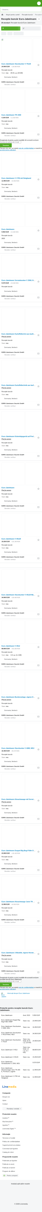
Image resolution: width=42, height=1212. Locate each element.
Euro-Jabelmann (8, 229)
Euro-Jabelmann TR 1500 (11, 115)
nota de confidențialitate (26, 148)
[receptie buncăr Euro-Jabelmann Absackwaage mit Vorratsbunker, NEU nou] (21, 785)
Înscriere (6, 145)
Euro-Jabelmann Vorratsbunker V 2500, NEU (19, 280)
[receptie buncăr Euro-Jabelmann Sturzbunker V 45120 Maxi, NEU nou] (21, 581)
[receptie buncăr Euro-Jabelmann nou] (21, 473)
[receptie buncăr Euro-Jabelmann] (21, 215)
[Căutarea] (39, 9)
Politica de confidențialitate (11, 1141)
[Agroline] (2, 14)
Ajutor (4, 1100)
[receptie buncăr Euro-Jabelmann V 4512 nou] (21, 632)
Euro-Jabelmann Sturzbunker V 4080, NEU (18, 748)
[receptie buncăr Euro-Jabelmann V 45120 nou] (21, 525)
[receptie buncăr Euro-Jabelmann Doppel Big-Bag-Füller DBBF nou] (21, 836)
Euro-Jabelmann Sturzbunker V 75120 (16, 64)
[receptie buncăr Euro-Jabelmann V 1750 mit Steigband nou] (21, 164)
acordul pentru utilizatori (8, 150)
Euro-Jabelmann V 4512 (11, 646)
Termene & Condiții (8, 1138)
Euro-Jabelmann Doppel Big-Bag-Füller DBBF (19, 850)
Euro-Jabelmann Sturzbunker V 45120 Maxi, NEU (20, 595)
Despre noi (6, 1097)
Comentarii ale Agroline (10, 1148)
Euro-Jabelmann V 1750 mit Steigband (16, 178)
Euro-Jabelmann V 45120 (11, 539)
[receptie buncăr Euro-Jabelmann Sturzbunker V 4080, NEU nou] (21, 734)
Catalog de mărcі (8, 1152)
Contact (5, 1104)
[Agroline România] (13, 3)
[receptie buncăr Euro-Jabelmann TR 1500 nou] (21, 101)
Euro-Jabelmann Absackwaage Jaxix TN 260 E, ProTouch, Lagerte (10, 1069)
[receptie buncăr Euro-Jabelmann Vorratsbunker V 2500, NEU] (21, 266)
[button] (39, 3)
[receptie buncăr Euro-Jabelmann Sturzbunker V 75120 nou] (21, 50)
